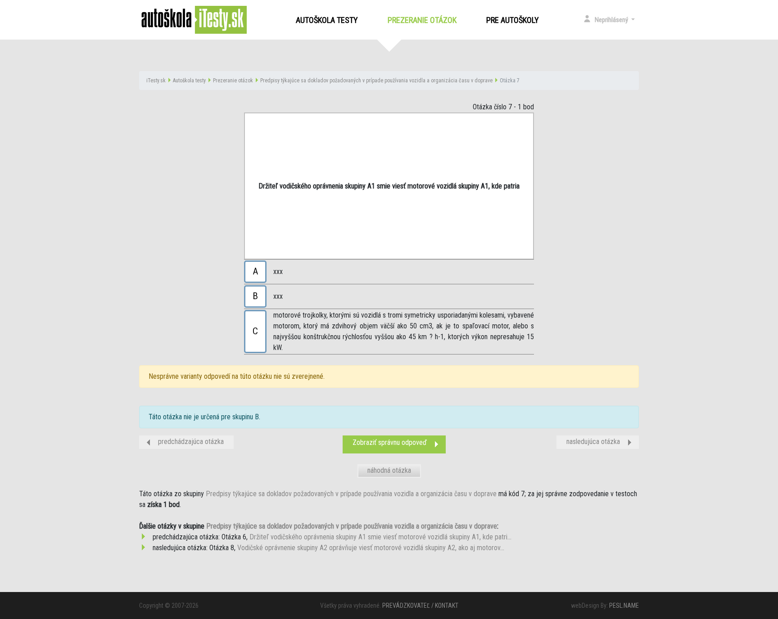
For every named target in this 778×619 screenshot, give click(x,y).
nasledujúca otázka (593, 441)
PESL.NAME (624, 605)
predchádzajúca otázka (191, 441)
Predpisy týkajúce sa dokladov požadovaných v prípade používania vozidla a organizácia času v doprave (376, 80)
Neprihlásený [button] (612, 20)
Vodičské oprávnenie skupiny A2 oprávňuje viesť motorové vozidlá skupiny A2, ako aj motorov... (370, 547)
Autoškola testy (327, 20)
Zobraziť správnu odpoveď (390, 442)
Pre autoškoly (512, 20)
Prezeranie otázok (424, 20)
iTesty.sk (156, 80)
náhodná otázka (389, 470)
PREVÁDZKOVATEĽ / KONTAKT (420, 605)
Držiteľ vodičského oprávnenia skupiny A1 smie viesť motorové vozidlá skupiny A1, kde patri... (380, 537)
